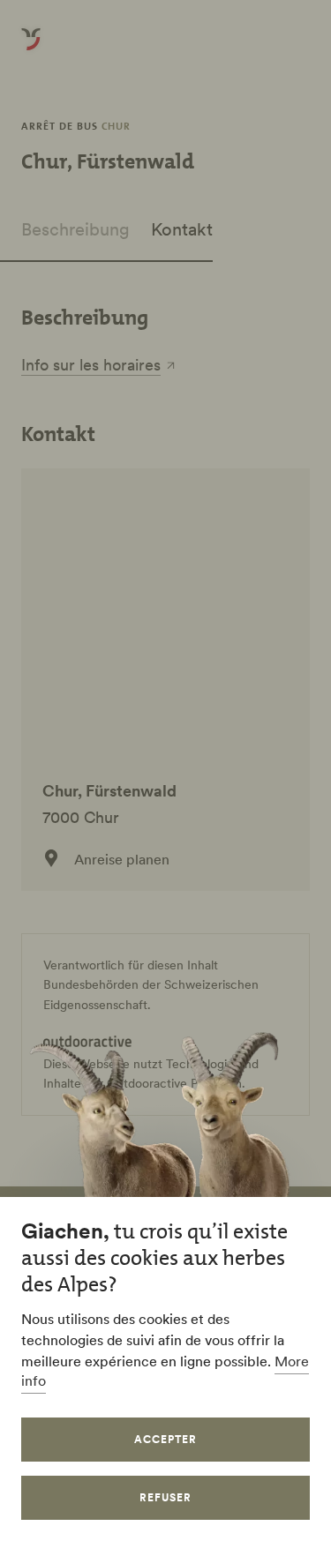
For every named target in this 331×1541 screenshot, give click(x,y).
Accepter (165, 1439)
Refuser (165, 1497)
